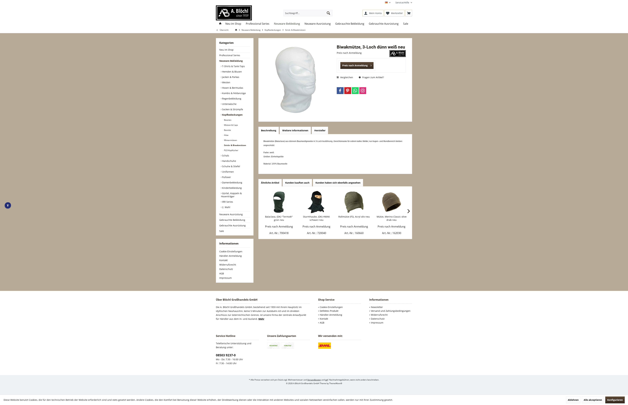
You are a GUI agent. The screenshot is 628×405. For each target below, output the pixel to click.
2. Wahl (225, 207)
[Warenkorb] (408, 13)
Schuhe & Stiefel (230, 166)
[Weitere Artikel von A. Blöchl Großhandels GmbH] (397, 53)
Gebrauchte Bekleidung (232, 219)
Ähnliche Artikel (270, 182)
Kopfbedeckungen (232, 114)
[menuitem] (402, 2)
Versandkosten (314, 379)
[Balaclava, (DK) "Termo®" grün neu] (279, 202)
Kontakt (223, 260)
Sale (221, 231)
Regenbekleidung (231, 98)
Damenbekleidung (231, 182)
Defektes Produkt (329, 310)
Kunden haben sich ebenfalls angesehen (337, 182)
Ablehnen (573, 399)
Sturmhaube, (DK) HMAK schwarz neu (316, 218)
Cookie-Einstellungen (230, 251)
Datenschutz (226, 269)
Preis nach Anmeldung (355, 65)
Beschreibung (268, 130)
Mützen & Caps (231, 125)
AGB (221, 273)
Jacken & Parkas (230, 77)
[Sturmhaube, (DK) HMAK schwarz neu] (316, 202)
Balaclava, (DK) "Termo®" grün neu (279, 218)
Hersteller (319, 130)
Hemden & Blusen (231, 71)
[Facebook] (340, 90)
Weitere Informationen (295, 130)
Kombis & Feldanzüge (233, 93)
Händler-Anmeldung (230, 255)
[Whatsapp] (355, 90)
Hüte (226, 135)
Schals (225, 155)
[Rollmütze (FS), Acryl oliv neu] (354, 202)
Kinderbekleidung (231, 187)
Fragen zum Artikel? (373, 77)
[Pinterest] (347, 90)
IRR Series (227, 201)
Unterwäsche (228, 103)
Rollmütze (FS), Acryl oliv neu (354, 216)
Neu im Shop (226, 49)
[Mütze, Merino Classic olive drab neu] (391, 202)
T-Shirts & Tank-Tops (233, 66)
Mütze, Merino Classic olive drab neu (392, 218)
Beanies (227, 120)
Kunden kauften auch (297, 182)
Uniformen (227, 171)
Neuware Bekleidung (231, 60)
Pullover (226, 177)
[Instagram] (362, 90)
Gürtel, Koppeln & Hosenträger (231, 195)
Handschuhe (228, 160)
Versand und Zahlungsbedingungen (390, 310)
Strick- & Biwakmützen (235, 145)
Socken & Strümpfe (232, 109)
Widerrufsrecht (227, 264)
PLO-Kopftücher (231, 150)
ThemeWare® (335, 383)
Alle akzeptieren (593, 399)
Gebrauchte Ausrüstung (232, 225)
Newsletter (377, 307)
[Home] (220, 23)
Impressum (225, 277)
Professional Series (229, 55)
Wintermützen (230, 140)
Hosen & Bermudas (232, 87)
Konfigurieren (615, 399)
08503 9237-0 (226, 355)
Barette (227, 130)
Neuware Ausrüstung (231, 214)
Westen (225, 82)
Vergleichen (346, 77)
